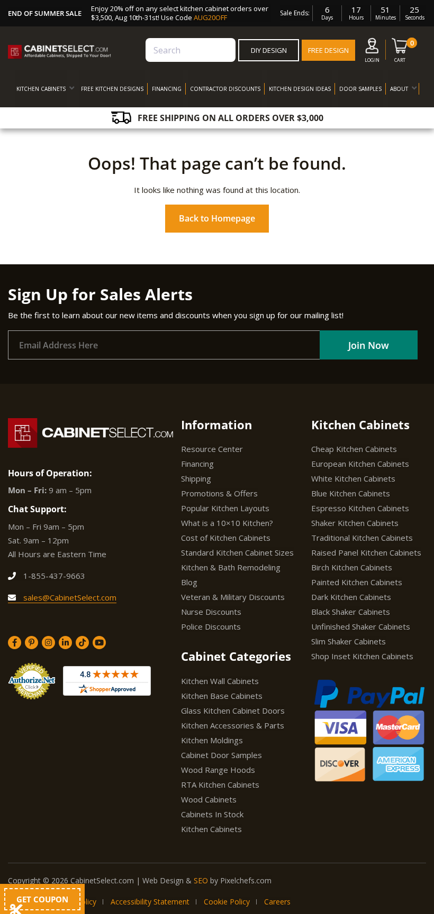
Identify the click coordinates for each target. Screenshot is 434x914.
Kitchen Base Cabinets (222, 695)
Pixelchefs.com (246, 880)
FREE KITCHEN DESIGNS (112, 89)
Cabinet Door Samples (221, 755)
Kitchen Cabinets (211, 829)
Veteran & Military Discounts (233, 597)
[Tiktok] (82, 642)
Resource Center (212, 449)
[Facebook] (14, 642)
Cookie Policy (227, 902)
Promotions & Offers (219, 493)
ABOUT (399, 89)
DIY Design (269, 50)
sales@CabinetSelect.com (68, 597)
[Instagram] (48, 642)
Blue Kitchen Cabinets (350, 493)
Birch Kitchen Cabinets (351, 567)
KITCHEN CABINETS (41, 89)
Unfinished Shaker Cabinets (360, 626)
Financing (197, 463)
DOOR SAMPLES (360, 89)
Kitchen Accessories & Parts (232, 725)
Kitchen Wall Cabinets (220, 681)
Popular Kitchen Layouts (225, 508)
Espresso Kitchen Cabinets (360, 508)
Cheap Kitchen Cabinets (354, 449)
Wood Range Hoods (218, 769)
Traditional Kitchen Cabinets (362, 537)
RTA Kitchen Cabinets (220, 784)
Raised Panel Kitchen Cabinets (366, 552)
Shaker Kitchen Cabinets (355, 523)
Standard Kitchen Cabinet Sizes (237, 552)
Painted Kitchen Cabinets (356, 582)
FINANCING (167, 89)
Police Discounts (211, 626)
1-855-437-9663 (53, 575)
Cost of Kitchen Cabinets (225, 537)
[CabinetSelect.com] (59, 52)
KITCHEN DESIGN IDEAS (300, 89)
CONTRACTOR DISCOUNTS (225, 89)
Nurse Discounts (211, 611)
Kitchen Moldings (212, 740)
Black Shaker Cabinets (350, 611)
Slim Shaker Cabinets (348, 641)
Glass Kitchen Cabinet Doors (233, 710)
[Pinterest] (31, 642)
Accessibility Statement (150, 902)
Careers (277, 902)
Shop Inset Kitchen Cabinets (362, 656)
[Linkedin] (65, 642)
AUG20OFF (210, 17)
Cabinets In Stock (212, 814)
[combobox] (191, 50)
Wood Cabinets (209, 799)
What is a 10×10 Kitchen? (227, 523)
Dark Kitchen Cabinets (351, 597)
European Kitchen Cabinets (360, 463)
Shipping (196, 478)
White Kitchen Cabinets (353, 478)
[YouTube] (99, 642)
